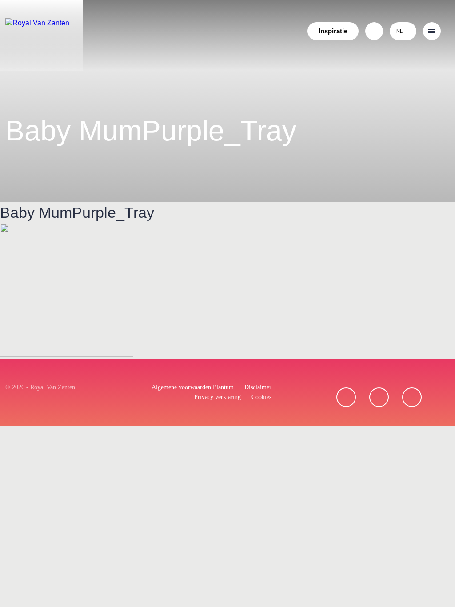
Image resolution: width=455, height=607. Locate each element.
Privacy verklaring (217, 397)
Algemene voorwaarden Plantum (193, 387)
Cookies (261, 397)
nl (399, 31)
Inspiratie (333, 31)
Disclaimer (257, 387)
